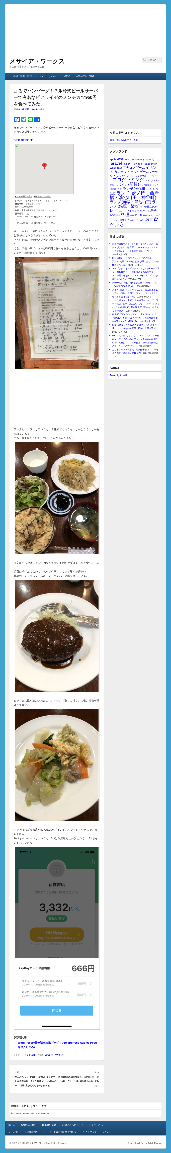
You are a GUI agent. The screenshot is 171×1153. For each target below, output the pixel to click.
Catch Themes (154, 1142)
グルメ (135, 171)
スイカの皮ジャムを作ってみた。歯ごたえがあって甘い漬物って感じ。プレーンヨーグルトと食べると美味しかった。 (135, 293)
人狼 (130, 210)
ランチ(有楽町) (146, 184)
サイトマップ (90, 1131)
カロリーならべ (97, 1124)
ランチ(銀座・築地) (133, 204)
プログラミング (128, 179)
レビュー (118, 210)
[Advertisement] (85, 27)
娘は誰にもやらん (141, 210)
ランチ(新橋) (30, 1054)
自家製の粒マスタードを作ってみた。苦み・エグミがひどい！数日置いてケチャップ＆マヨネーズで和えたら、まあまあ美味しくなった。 (135, 247)
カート (114, 1124)
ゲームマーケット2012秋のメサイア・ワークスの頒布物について (42, 1131)
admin (35, 109)
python (138, 163)
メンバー (107, 1131)
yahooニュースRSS (59, 76)
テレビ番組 (141, 175)
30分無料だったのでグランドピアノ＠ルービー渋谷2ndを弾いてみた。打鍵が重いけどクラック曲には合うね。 (135, 261)
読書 (149, 219)
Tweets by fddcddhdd (120, 375)
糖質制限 (125, 220)
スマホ (131, 175)
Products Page (48, 1124)
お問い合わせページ (72, 1124)
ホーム (11, 1124)
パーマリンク (57, 1054)
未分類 (138, 215)
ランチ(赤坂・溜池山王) (130, 201)
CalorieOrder (28, 1124)
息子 (153, 210)
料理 (125, 214)
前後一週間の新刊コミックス (28, 76)
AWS (120, 159)
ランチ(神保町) (135, 188)
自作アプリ (134, 220)
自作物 (143, 220)
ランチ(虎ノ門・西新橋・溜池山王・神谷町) (134, 194)
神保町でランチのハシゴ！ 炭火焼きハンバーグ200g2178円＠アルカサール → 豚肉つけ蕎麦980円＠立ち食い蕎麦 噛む (135, 318)
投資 (113, 215)
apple (113, 159)
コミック (121, 175)
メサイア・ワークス (37, 60)
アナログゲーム (134, 167)
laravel (116, 163)
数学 (118, 215)
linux (125, 163)
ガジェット (122, 171)
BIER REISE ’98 (23, 140)
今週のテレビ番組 (85, 76)
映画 (132, 215)
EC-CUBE (129, 159)
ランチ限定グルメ (149, 206)
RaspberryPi (150, 164)
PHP (130, 163)
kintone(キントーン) (144, 159)
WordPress (116, 167)
